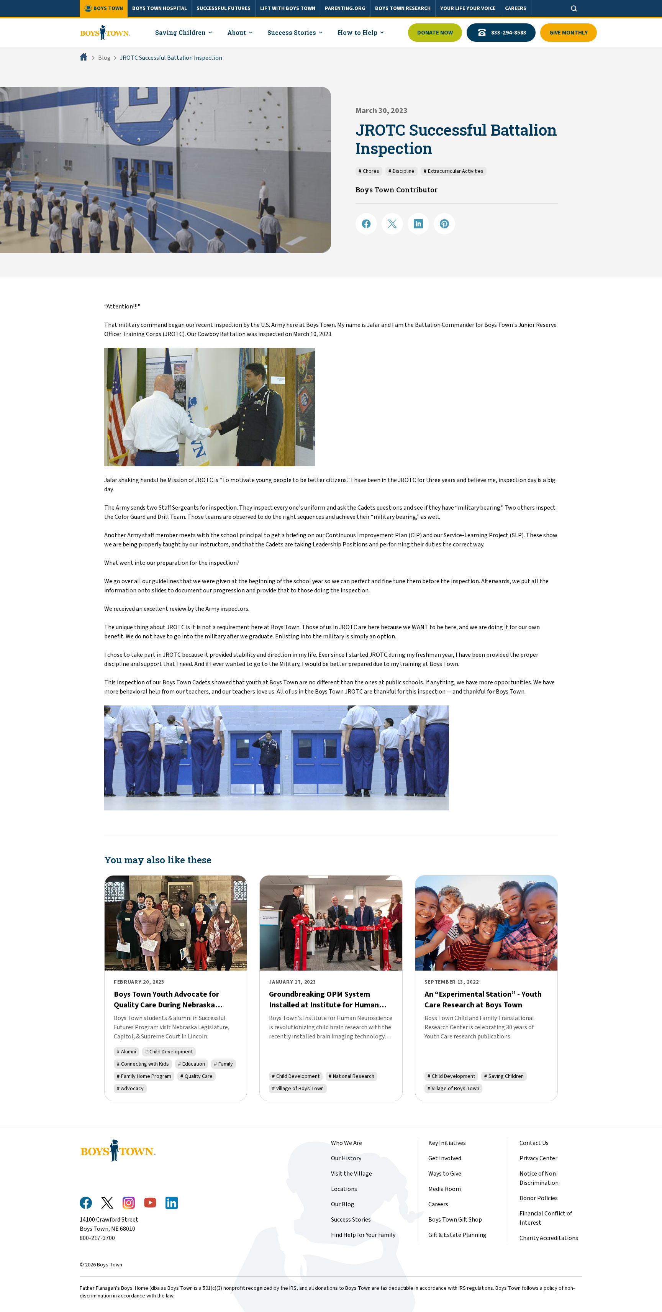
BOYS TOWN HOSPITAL (159, 8)
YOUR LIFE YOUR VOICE (467, 8)
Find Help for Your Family (363, 1235)
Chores (369, 171)
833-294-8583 (508, 33)
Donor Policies (538, 1198)
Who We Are (346, 1143)
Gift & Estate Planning (457, 1235)
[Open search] (573, 8)
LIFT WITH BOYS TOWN (287, 8)
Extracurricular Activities (453, 171)
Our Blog (342, 1204)
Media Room (444, 1189)
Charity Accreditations (548, 1238)
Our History (346, 1158)
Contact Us (534, 1143)
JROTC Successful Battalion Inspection (171, 58)
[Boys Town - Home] (105, 33)
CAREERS (515, 8)
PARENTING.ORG (345, 8)
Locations (344, 1189)
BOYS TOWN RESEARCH (403, 8)
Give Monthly (568, 33)
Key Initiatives (447, 1143)
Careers (438, 1204)
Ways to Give (444, 1173)
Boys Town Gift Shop (455, 1219)
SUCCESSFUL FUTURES (224, 8)
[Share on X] (392, 224)
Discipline (401, 171)
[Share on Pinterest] (444, 224)
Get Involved (444, 1158)
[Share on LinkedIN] (418, 224)
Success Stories (351, 1219)
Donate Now (435, 33)
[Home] (84, 58)
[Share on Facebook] (366, 224)
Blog (104, 58)
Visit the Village (351, 1173)
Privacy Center (538, 1158)
